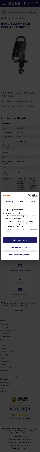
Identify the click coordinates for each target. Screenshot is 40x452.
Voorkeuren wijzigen (19, 247)
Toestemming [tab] (8, 202)
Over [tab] (33, 202)
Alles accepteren (20, 240)
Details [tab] (21, 202)
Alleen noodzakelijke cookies (20, 254)
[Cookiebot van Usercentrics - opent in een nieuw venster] (28, 195)
